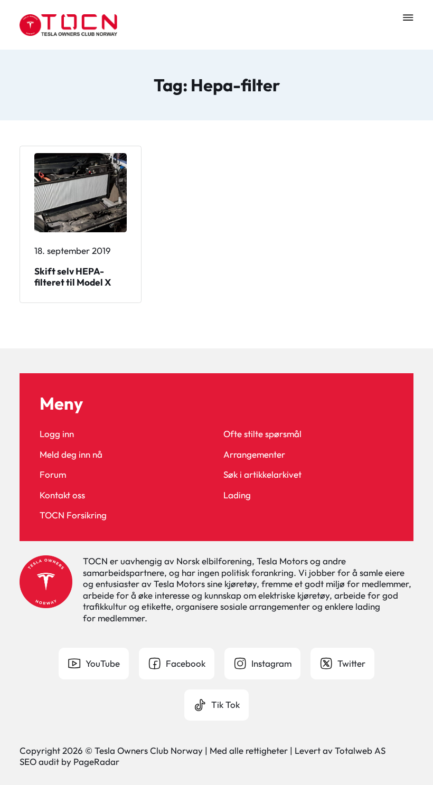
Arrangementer (254, 454)
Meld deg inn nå (71, 454)
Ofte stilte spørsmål (262, 433)
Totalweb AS (360, 750)
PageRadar (96, 761)
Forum (53, 474)
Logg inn (57, 433)
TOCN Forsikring (73, 515)
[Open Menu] (408, 17)
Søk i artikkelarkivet (262, 474)
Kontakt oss (62, 494)
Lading (237, 494)
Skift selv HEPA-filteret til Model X (72, 277)
